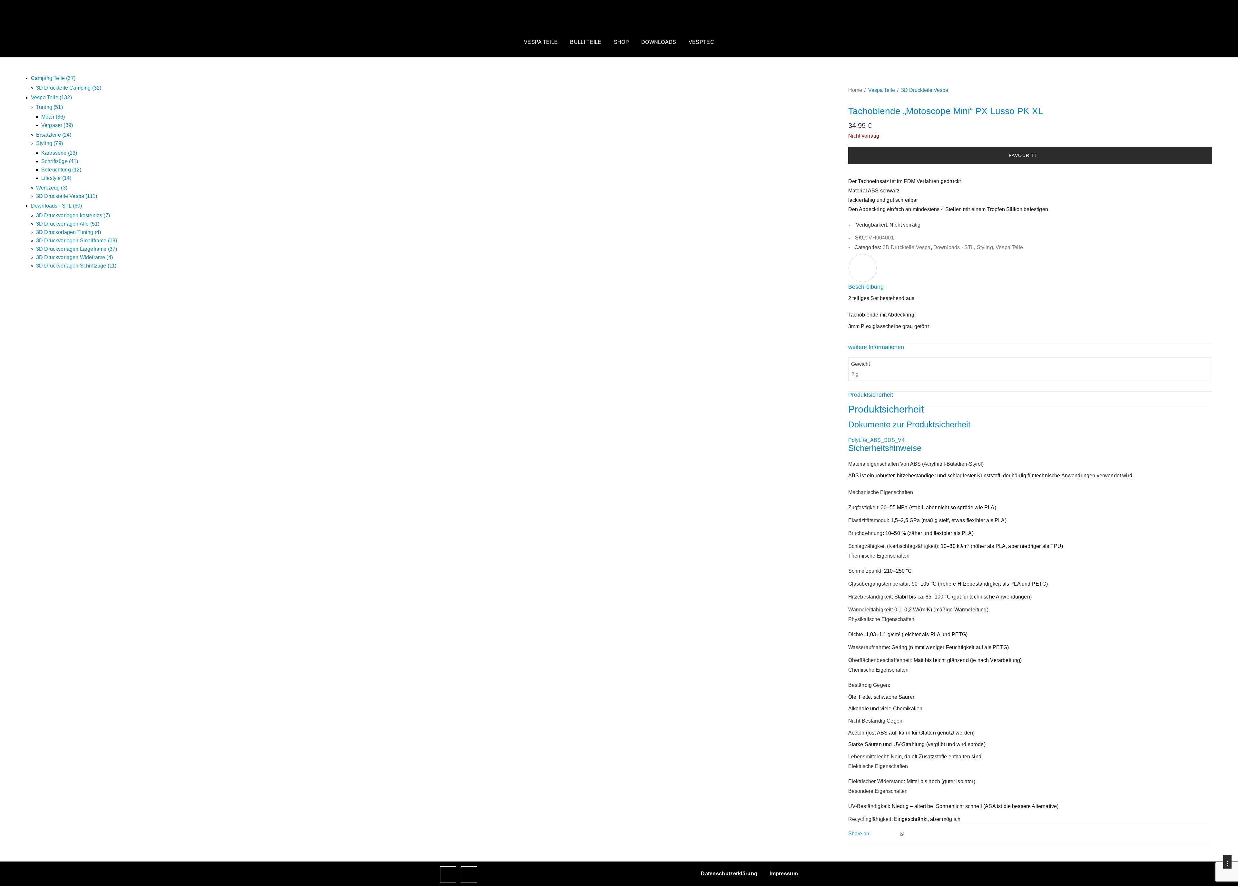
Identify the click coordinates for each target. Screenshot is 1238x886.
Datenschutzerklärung (729, 873)
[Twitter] (884, 833)
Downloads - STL (953, 247)
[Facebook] (875, 833)
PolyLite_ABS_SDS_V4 (876, 440)
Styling (985, 247)
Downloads (658, 42)
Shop (621, 42)
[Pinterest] (893, 833)
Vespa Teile (541, 42)
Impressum (784, 873)
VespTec (701, 42)
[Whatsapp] (902, 833)
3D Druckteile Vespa (924, 90)
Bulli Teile (585, 42)
